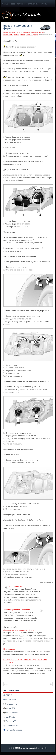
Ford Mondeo (11, 700)
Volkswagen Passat (13, 726)
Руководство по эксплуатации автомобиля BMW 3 (26, 32)
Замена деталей (19, 34)
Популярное (22, 4)
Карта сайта (33, 4)
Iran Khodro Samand (14, 730)
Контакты (43, 4)
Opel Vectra (10, 717)
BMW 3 (5, 32)
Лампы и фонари (32, 34)
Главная (5, 4)
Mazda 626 (10, 708)
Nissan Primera (12, 713)
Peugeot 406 (11, 721)
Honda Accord (11, 704)
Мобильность (8, 34)
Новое (12, 4)
